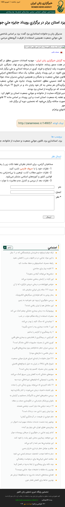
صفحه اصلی (51, 12)
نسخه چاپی (55, 52)
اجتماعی (38, 12)
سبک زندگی (25, 12)
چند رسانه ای (10, 12)
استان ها (18, 12)
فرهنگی (44, 12)
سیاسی (32, 12)
